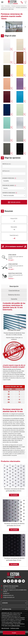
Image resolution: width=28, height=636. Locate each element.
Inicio (2, 6)
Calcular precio (15, 202)
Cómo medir (12, 255)
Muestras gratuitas (15, 273)
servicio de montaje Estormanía (10, 446)
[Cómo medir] (4, 257)
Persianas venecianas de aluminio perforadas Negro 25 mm (14, 559)
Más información (5, 628)
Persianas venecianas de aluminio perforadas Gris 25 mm (14, 524)
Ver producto (14, 495)
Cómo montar (13, 264)
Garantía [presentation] (14, 299)
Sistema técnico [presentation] (14, 295)
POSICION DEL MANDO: (8, 185)
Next (25, 27)
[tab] (14, 286)
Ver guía (10, 260)
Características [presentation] (14, 291)
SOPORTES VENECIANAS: (8, 192)
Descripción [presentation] (14, 286)
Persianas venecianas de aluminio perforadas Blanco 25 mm (14, 490)
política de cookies (15, 625)
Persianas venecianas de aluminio (18, 6)
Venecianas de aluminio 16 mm (7, 7)
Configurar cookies (14, 628)
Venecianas (7, 6)
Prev (3, 27)
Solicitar (10, 278)
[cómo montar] (4, 266)
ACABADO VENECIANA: (8, 178)
